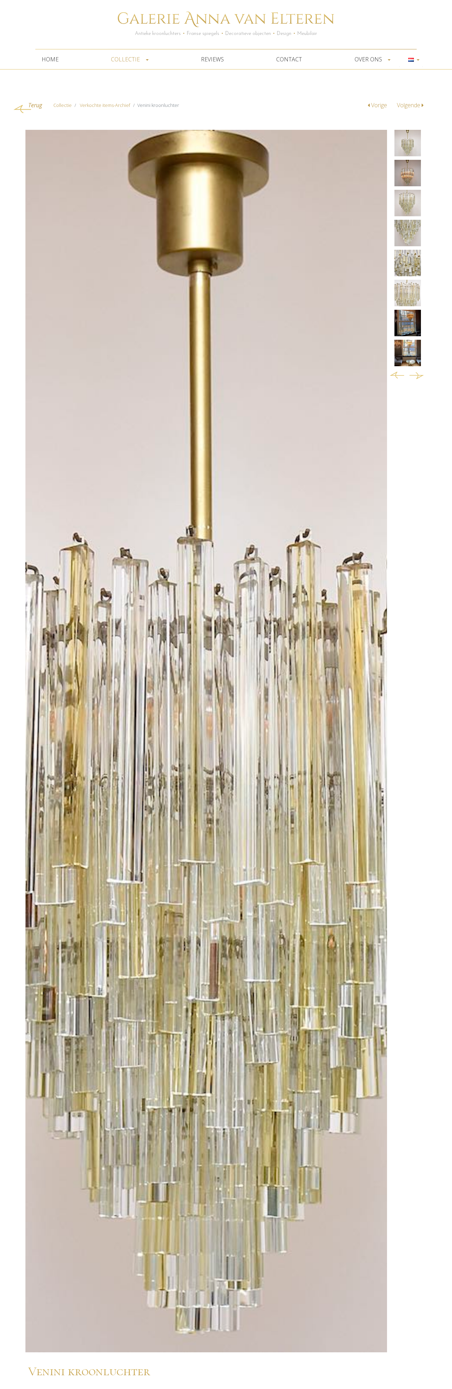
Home (50, 59)
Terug (35, 105)
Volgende (409, 105)
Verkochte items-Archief (105, 105)
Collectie (126, 59)
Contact (289, 59)
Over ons (369, 59)
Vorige (379, 105)
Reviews (212, 59)
